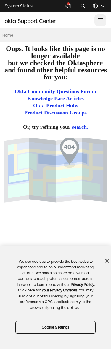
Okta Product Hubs (55, 106)
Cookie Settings (56, 327)
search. (80, 127)
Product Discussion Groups (55, 113)
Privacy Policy (82, 284)
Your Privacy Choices (59, 290)
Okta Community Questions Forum (55, 91)
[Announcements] (68, 6)
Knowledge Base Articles (55, 98)
